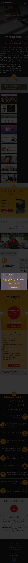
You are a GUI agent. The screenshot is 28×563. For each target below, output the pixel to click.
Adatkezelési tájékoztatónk (9, 280)
